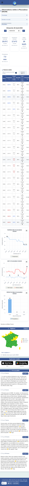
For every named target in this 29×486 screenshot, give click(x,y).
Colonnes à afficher (23, 73)
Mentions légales (23, 481)
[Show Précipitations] (14, 318)
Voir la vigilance (5, 352)
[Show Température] (14, 256)
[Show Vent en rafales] (18, 287)
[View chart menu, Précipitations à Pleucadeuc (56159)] (27, 293)
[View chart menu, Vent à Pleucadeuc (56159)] (27, 262)
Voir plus (25, 373)
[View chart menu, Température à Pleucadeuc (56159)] (27, 231)
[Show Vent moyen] (9, 287)
